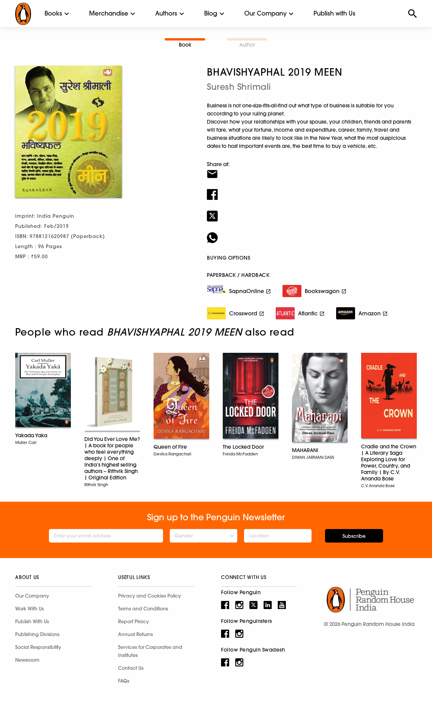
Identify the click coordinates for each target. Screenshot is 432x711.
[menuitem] (53, 13)
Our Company (265, 13)
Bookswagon (322, 291)
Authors (166, 13)
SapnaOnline (246, 291)
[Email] (312, 170)
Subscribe (354, 536)
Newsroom (27, 660)
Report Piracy (133, 621)
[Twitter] (312, 211)
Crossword (243, 313)
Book (185, 45)
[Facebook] (312, 190)
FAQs (123, 681)
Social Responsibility (38, 647)
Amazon (369, 313)
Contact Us (130, 668)
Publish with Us (334, 13)
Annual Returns (135, 634)
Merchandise (108, 13)
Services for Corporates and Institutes (150, 651)
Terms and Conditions (143, 609)
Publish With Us (32, 621)
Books (53, 13)
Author (247, 45)
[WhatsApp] (312, 233)
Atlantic (308, 313)
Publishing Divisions (37, 634)
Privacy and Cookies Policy (149, 596)
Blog (210, 13)
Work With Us (29, 609)
